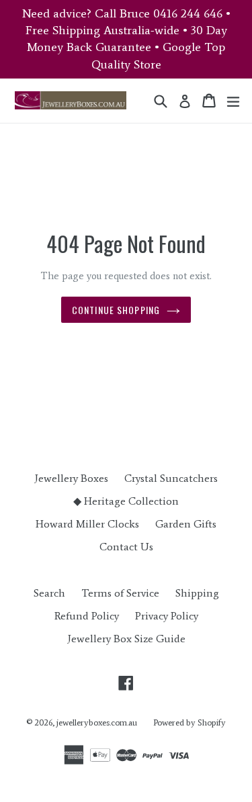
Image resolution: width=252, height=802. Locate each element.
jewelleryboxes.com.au (96, 722)
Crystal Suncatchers (171, 478)
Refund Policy (86, 615)
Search (49, 593)
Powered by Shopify (189, 722)
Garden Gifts (185, 523)
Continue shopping (116, 310)
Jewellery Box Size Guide (126, 638)
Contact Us (126, 546)
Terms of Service (120, 593)
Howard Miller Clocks (87, 523)
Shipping (197, 593)
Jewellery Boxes (71, 478)
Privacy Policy (166, 615)
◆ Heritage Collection (126, 501)
